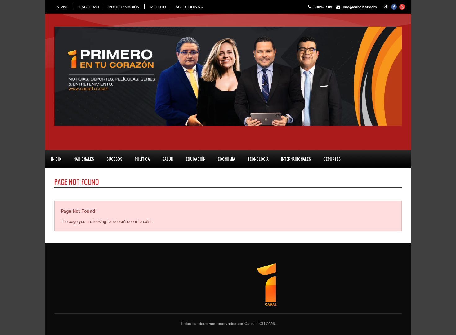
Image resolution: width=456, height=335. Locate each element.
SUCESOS (114, 158)
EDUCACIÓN (195, 158)
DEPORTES (332, 158)
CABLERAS (89, 6)
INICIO (56, 158)
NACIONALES (84, 158)
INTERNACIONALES (296, 158)
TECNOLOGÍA (258, 158)
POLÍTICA (142, 158)
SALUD (167, 158)
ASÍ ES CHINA (189, 6)
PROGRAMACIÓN (124, 6)
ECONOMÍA (226, 158)
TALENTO (157, 6)
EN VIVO (61, 6)
